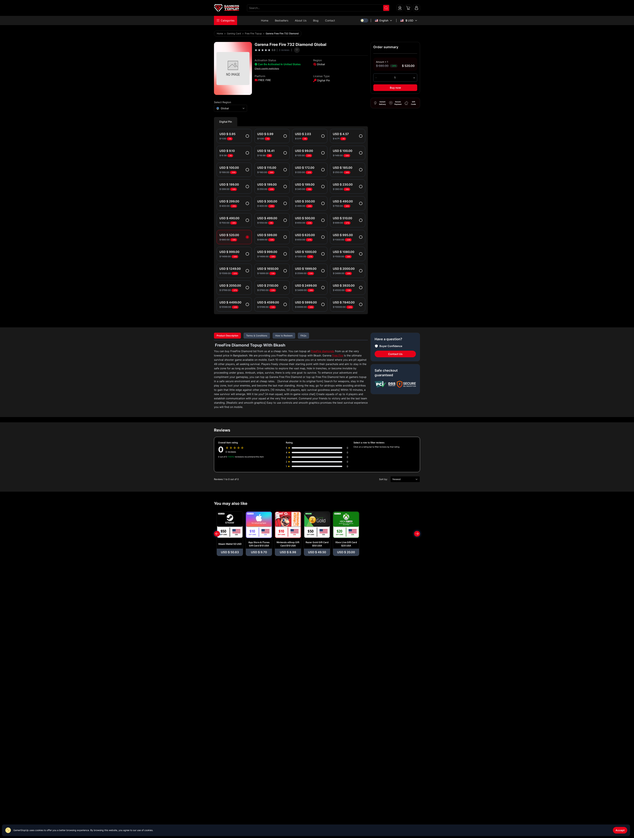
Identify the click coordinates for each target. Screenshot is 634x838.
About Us (300, 20)
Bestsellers (281, 20)
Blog (315, 20)
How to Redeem (284, 335)
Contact (330, 20)
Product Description (227, 335)
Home (264, 20)
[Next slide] (417, 534)
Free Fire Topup (253, 33)
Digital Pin (225, 121)
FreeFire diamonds (322, 351)
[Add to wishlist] (297, 50)
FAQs (303, 335)
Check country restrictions (267, 68)
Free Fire (337, 355)
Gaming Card (234, 33)
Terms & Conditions (256, 335)
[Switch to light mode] (364, 20)
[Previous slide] (217, 534)
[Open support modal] (399, 7)
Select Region (222, 102)
